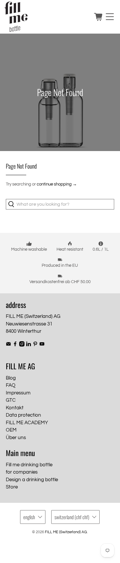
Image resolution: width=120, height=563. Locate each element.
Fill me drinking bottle (29, 464)
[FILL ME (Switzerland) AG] (46, 16)
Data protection (23, 415)
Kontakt (15, 407)
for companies (22, 472)
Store (12, 487)
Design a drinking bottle (32, 479)
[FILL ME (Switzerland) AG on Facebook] (15, 345)
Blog (11, 378)
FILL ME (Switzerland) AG (66, 532)
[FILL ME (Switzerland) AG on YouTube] (42, 345)
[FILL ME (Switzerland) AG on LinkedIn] (28, 345)
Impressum (18, 393)
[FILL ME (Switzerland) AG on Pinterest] (35, 345)
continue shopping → (57, 184)
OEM (11, 430)
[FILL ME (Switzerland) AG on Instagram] (21, 345)
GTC (11, 400)
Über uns (16, 437)
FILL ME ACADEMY (27, 422)
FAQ (10, 385)
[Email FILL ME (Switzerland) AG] (8, 345)
